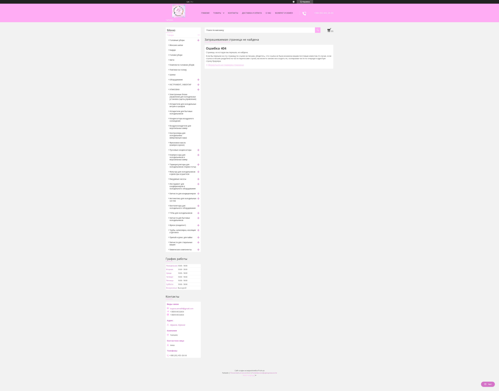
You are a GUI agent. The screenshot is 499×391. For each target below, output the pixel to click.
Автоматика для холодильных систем (183, 199)
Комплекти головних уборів (182, 65)
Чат (490, 384)
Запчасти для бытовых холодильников (180, 219)
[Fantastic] (179, 11)
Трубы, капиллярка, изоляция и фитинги (183, 231)
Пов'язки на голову (178, 69)
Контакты (233, 13)
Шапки (172, 74)
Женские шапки (176, 45)
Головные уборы (177, 40)
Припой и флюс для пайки (181, 237)
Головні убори (176, 55)
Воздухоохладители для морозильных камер (180, 127)
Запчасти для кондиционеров (183, 193)
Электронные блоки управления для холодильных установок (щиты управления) (183, 96)
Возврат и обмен (284, 13)
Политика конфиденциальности (264, 373)
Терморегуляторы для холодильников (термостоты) (183, 165)
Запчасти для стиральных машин (181, 243)
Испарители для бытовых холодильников (181, 112)
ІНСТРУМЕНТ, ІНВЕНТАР (180, 84)
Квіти (172, 60)
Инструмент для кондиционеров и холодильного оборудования (183, 186)
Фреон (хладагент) (178, 225)
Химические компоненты (181, 249)
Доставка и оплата (252, 13)
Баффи (173, 50)
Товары (217, 13)
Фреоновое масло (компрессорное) (178, 143)
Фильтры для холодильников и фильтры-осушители (182, 172)
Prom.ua (261, 370)
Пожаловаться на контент (240, 373)
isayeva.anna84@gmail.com (181, 308)
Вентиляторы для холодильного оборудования (183, 206)
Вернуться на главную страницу (226, 64)
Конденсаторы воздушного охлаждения (182, 119)
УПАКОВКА (174, 89)
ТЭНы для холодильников (181, 213)
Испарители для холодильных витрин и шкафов (183, 105)
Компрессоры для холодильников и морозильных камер (178, 157)
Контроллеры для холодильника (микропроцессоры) (178, 135)
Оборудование (176, 79)
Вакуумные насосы (178, 179)
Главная (205, 13)
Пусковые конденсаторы (180, 150)
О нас (268, 13)
